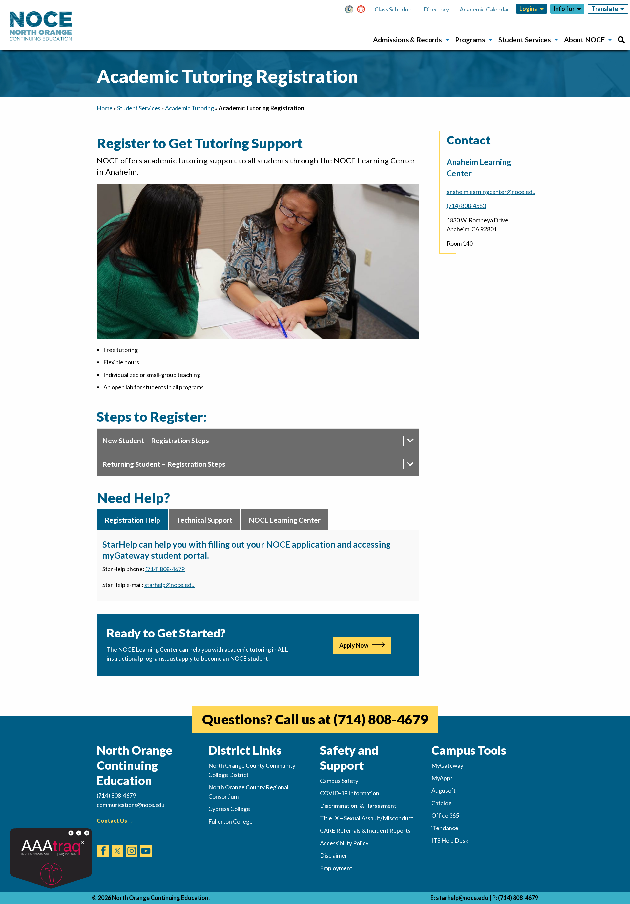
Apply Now (353, 645)
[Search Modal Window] (621, 40)
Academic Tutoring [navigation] (189, 108)
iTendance (444, 827)
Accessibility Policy (344, 843)
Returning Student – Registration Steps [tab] (163, 464)
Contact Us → (115, 820)
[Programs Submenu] (490, 40)
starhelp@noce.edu (462, 897)
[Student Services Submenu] (556, 40)
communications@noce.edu (130, 804)
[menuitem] (409, 40)
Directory (436, 9)
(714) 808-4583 (466, 205)
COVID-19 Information (349, 793)
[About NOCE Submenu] (610, 40)
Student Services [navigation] (138, 108)
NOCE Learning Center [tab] (285, 520)
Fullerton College (230, 821)
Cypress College (229, 808)
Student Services (524, 39)
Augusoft (443, 790)
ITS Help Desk (449, 840)
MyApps (442, 778)
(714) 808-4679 (165, 568)
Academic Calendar (484, 9)
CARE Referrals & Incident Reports (365, 830)
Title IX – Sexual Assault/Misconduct (366, 818)
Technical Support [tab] (204, 520)
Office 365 (445, 815)
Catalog (441, 803)
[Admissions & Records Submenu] (447, 40)
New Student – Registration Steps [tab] (155, 440)
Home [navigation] (105, 108)
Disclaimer (333, 855)
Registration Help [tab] (132, 520)
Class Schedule (394, 9)
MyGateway (351, 9)
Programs (470, 39)
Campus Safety (339, 780)
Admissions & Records (407, 39)
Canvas (364, 9)
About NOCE (584, 39)
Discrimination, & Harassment (358, 805)
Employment (336, 868)
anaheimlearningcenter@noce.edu (491, 191)
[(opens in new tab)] (103, 844)
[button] (351, 9)
